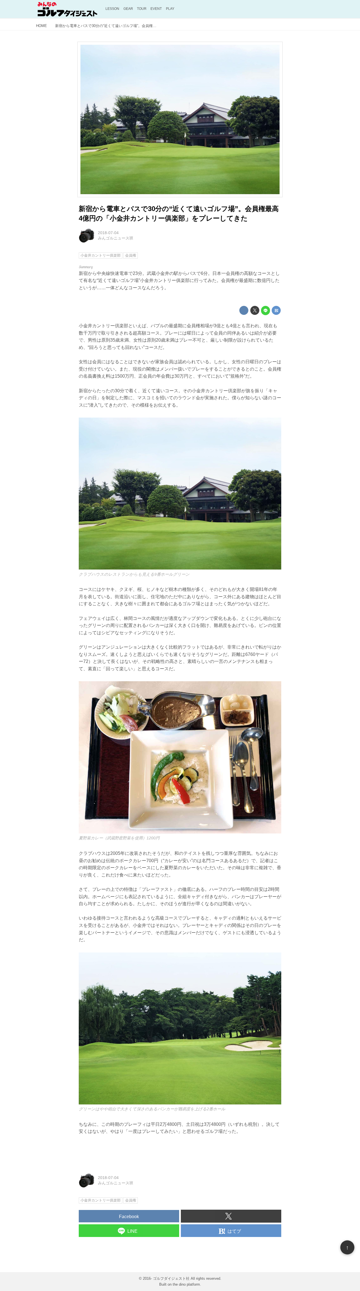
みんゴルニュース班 (115, 238)
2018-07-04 (108, 232)
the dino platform (186, 1284)
